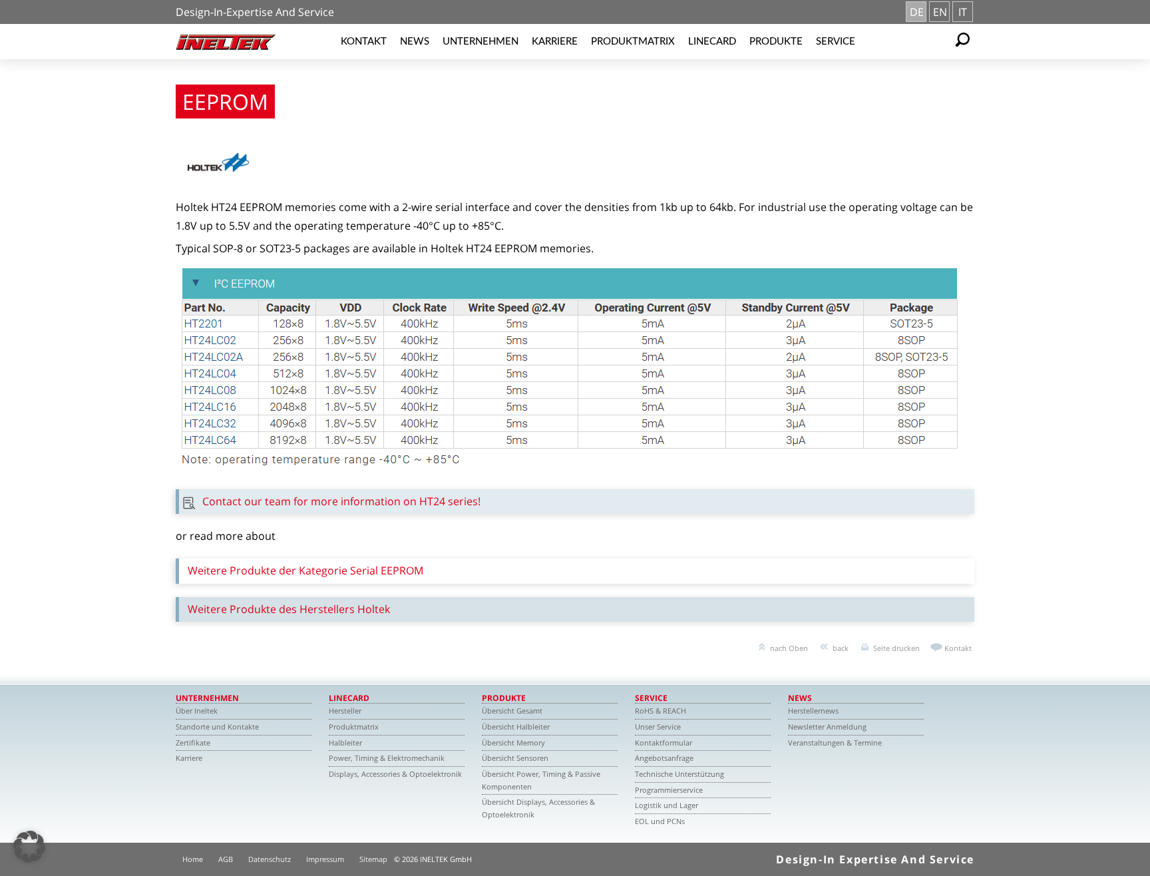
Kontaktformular (663, 743)
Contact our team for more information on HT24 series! (341, 501)
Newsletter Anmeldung (827, 727)
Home (192, 859)
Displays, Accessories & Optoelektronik (395, 774)
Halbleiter (345, 743)
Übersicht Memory (513, 743)
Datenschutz (269, 859)
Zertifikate (193, 743)
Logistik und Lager (666, 805)
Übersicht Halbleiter (516, 727)
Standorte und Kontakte (217, 727)
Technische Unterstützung (679, 774)
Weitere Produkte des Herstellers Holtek (289, 609)
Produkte (776, 42)
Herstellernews (813, 711)
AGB (225, 859)
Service (835, 42)
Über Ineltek (197, 711)
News (414, 42)
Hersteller (345, 711)
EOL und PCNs (660, 821)
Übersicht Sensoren (515, 758)
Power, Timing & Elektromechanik (387, 758)
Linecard (712, 42)
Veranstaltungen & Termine (835, 743)
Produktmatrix (633, 42)
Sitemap (373, 859)
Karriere (555, 42)
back (841, 648)
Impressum (325, 859)
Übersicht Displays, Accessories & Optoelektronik (538, 808)
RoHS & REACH (660, 711)
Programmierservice (669, 790)
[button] (29, 846)
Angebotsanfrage (664, 758)
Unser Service (658, 727)
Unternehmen (480, 42)
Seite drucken (896, 648)
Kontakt (364, 42)
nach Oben (789, 648)
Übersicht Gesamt (512, 711)
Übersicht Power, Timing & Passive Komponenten (541, 780)
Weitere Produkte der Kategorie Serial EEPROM (305, 570)
